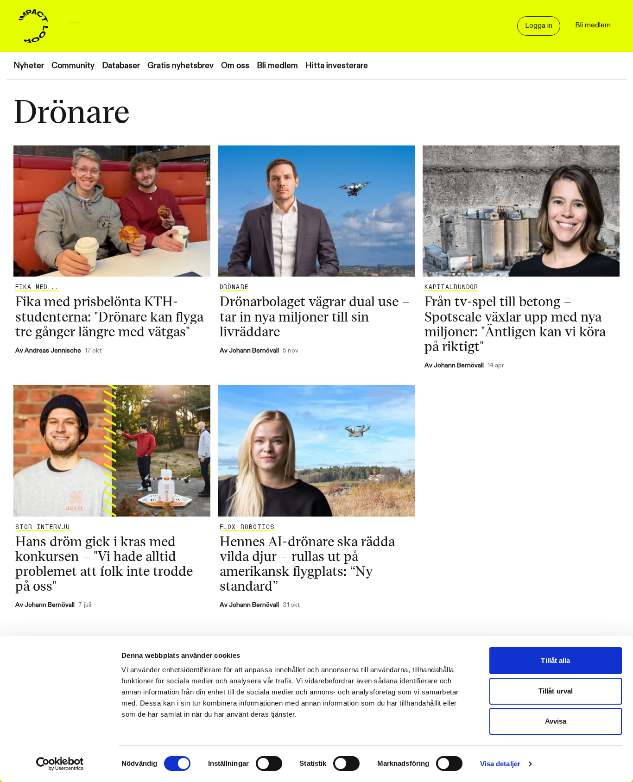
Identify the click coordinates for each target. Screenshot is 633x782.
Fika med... (36, 287)
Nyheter (28, 65)
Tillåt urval (555, 691)
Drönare (234, 287)
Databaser (121, 65)
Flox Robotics (247, 527)
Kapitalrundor (451, 287)
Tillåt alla (555, 660)
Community (73, 65)
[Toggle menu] (75, 26)
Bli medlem (277, 65)
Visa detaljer (500, 764)
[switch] (269, 763)
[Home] (33, 26)
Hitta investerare (336, 65)
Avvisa (556, 721)
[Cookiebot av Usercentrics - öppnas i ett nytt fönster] (60, 764)
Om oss (235, 65)
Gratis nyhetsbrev (180, 65)
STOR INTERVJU (42, 527)
